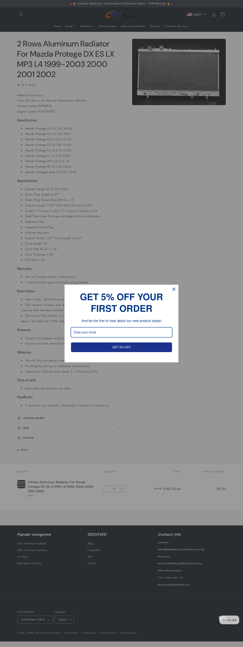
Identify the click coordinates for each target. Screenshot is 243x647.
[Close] (173, 289)
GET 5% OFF (121, 347)
